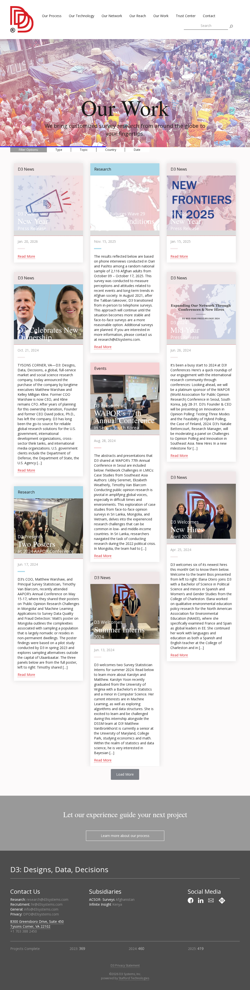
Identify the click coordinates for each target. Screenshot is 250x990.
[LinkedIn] (201, 900)
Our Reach (137, 15)
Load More (125, 774)
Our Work (160, 15)
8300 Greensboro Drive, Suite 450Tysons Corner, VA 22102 (37, 924)
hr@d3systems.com (46, 904)
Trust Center (186, 15)
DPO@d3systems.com (41, 914)
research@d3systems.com (47, 899)
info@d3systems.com (41, 909)
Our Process (52, 15)
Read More (26, 256)
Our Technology (81, 15)
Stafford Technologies (134, 978)
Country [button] (110, 150)
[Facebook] (191, 900)
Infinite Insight (105, 904)
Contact (209, 15)
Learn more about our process (125, 835)
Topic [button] (84, 150)
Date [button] (137, 150)
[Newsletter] (211, 900)
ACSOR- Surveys (112, 899)
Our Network (112, 15)
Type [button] (58, 150)
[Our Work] (222, 900)
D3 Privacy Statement (125, 965)
